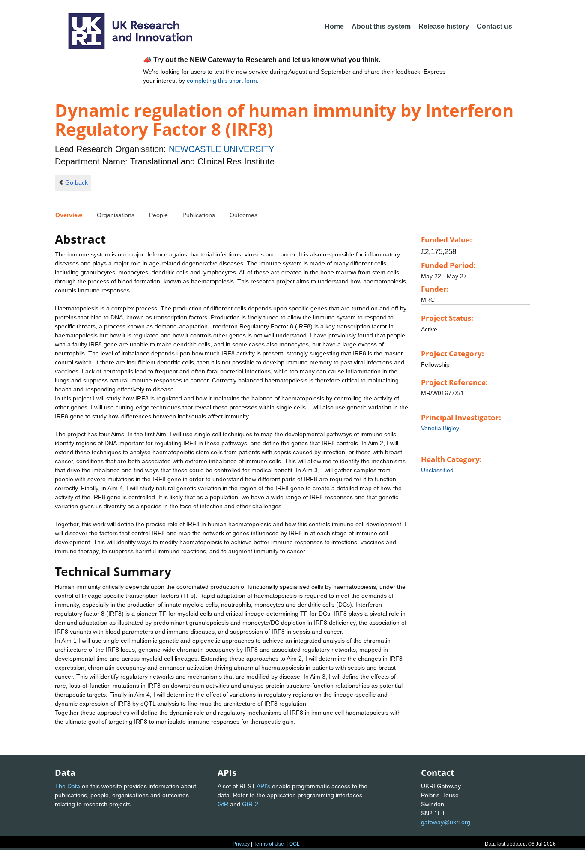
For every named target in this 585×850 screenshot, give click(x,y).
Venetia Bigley (440, 428)
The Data (67, 786)
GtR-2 (250, 804)
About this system (381, 26)
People (158, 215)
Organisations (115, 215)
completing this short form (222, 80)
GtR (223, 804)
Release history (443, 26)
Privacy (241, 844)
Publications (198, 215)
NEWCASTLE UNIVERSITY (221, 149)
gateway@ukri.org (445, 822)
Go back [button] (76, 182)
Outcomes (243, 215)
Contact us (494, 26)
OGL (294, 844)
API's (263, 786)
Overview (68, 215)
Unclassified (437, 470)
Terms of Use (269, 844)
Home (334, 26)
